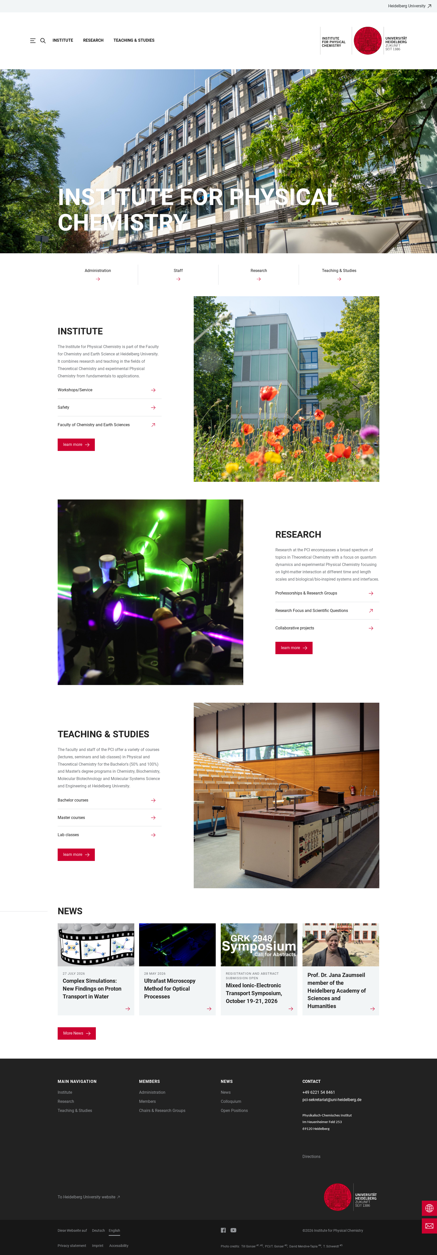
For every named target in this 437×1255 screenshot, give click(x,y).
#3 (286, 1245)
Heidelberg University (407, 6)
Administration (152, 1092)
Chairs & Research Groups (162, 1110)
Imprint (97, 1246)
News (226, 1092)
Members (147, 1101)
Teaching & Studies (134, 40)
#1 (257, 1245)
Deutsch (98, 1230)
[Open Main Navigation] (35, 40)
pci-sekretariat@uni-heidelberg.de (331, 1099)
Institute (63, 40)
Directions (311, 1156)
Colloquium (231, 1101)
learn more (72, 444)
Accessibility (118, 1246)
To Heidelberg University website (86, 1197)
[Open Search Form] (45, 40)
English (114, 1230)
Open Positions (234, 1110)
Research (93, 40)
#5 (341, 1245)
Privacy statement (72, 1246)
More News (73, 1033)
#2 (261, 1245)
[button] (96, 1081)
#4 (319, 1245)
